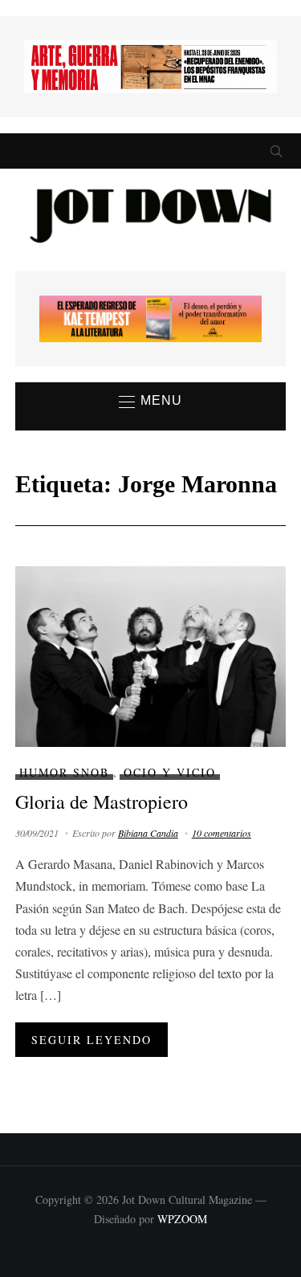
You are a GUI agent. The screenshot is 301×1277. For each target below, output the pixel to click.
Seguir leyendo (91, 1039)
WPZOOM (182, 1218)
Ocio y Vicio (170, 772)
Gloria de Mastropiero (101, 801)
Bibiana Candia (148, 832)
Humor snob (64, 772)
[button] (150, 401)
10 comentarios (221, 832)
